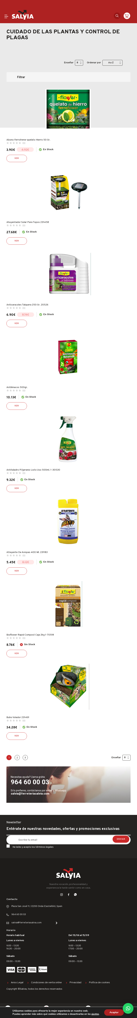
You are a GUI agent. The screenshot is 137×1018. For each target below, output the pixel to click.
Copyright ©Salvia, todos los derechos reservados (34, 989)
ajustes (95, 1014)
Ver (16, 158)
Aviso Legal (17, 982)
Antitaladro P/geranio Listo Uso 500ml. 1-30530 (33, 469)
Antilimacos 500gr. (17, 387)
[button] (128, 1008)
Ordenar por (94, 62)
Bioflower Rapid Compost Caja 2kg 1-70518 (30, 634)
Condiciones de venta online (46, 982)
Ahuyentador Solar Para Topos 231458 (27, 222)
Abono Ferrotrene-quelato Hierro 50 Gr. (28, 139)
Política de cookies (99, 982)
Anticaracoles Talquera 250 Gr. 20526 (27, 304)
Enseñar (68, 62)
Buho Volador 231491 (17, 717)
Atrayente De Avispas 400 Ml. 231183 (27, 552)
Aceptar (114, 1012)
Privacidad (75, 982)
